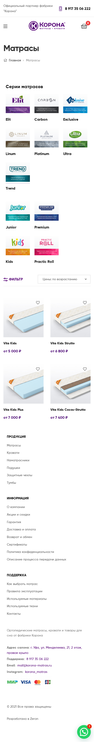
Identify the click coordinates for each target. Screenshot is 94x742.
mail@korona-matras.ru (34, 665)
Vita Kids (10, 343)
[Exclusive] (75, 112)
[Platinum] (46, 146)
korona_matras (36, 672)
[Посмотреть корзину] (84, 25)
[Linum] (18, 146)
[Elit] (18, 112)
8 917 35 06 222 (77, 8)
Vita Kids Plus (13, 410)
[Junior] (18, 219)
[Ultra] (75, 146)
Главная (15, 60)
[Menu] (8, 26)
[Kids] (18, 254)
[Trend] (18, 180)
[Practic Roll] (46, 254)
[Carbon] (46, 112)
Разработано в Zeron (22, 718)
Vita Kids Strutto (62, 343)
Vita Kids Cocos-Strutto (68, 410)
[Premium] (46, 219)
